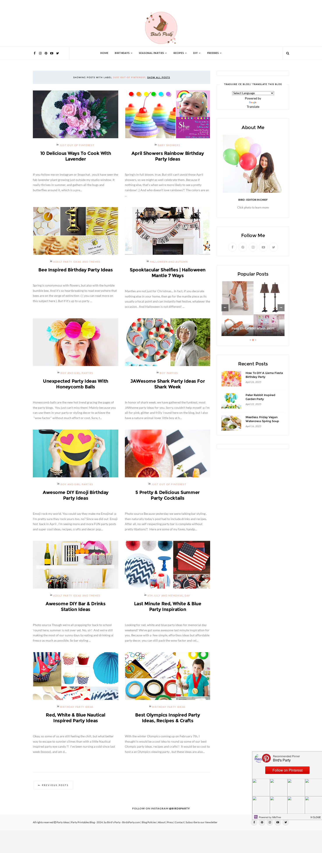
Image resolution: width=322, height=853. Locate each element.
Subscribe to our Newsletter (202, 822)
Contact (179, 822)
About (161, 822)
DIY (195, 53)
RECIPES (178, 53)
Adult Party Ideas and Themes (77, 262)
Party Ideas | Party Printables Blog (76, 822)
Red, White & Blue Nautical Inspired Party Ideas (75, 718)
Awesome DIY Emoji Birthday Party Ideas (75, 495)
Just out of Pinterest (77, 145)
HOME (104, 53)
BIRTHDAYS (122, 53)
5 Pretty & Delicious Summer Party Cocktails (167, 495)
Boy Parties (169, 373)
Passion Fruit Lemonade (253, 328)
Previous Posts (55, 785)
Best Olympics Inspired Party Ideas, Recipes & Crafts (167, 718)
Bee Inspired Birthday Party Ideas (75, 269)
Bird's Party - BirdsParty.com (123, 822)
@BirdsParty (179, 808)
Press (170, 822)
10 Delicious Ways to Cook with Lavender (75, 156)
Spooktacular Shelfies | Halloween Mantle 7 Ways (167, 272)
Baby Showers (169, 145)
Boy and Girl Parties (76, 373)
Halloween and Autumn (169, 262)
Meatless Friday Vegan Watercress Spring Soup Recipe (262, 421)
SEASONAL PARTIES (151, 53)
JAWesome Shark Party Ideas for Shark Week (167, 384)
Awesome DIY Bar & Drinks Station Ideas (76, 606)
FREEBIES (213, 53)
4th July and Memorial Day (168, 596)
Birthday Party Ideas (77, 707)
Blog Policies (149, 822)
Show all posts (158, 77)
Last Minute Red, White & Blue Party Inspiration (167, 606)
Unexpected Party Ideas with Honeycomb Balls (75, 384)
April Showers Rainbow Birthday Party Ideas (167, 156)
